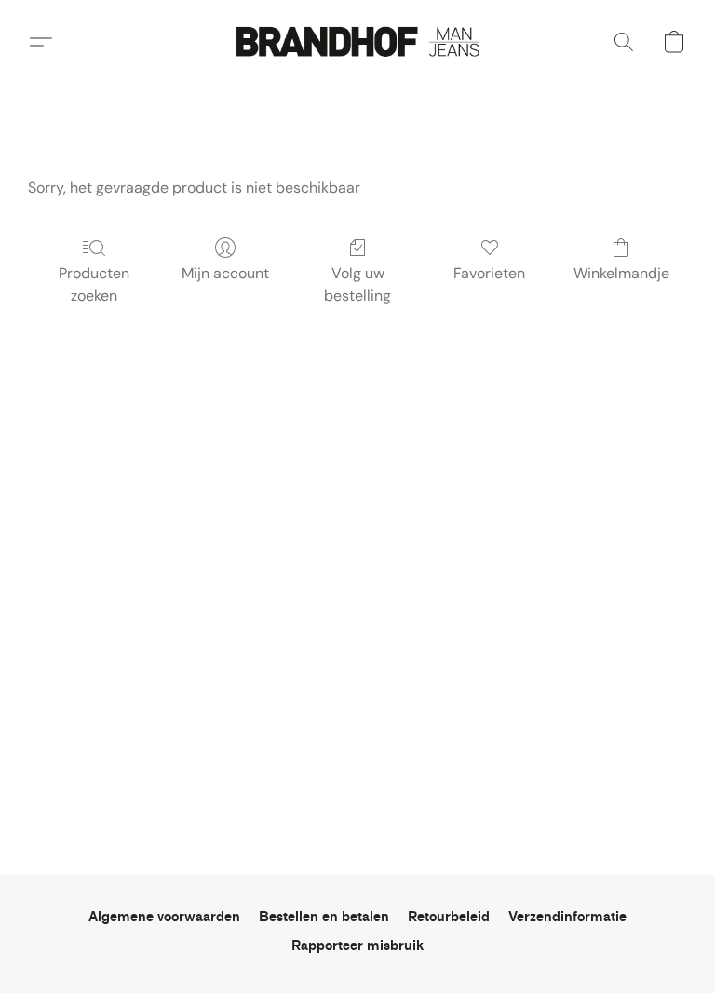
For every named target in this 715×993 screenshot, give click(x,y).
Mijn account (225, 273)
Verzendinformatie (567, 917)
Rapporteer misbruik (357, 946)
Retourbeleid (449, 917)
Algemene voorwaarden (164, 917)
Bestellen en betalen (324, 917)
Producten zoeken (94, 284)
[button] (357, 41)
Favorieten (489, 273)
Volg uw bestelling (357, 284)
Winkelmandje (621, 273)
